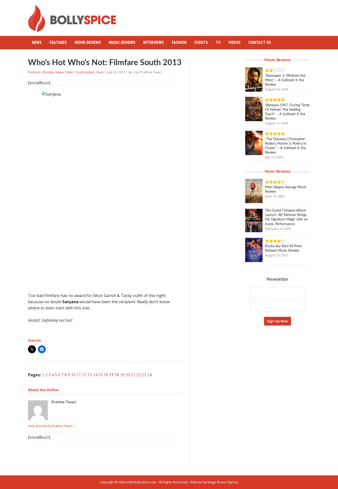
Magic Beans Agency (223, 482)
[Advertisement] (220, 16)
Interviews (153, 42)
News (37, 42)
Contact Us (259, 42)
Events (201, 42)
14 (95, 375)
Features (58, 42)
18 (117, 375)
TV (218, 42)
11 (78, 375)
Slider (69, 72)
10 (73, 375)
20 (127, 375)
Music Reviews (122, 42)
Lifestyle (47, 72)
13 (89, 375)
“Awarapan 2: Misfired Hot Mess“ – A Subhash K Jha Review (285, 80)
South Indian (85, 72)
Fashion (179, 42)
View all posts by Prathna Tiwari (52, 426)
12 (84, 375)
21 (133, 375)
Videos (234, 42)
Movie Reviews (88, 42)
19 (122, 375)
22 (138, 375)
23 (144, 375)
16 (106, 375)
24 (149, 375)
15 (100, 375)
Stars (100, 72)
